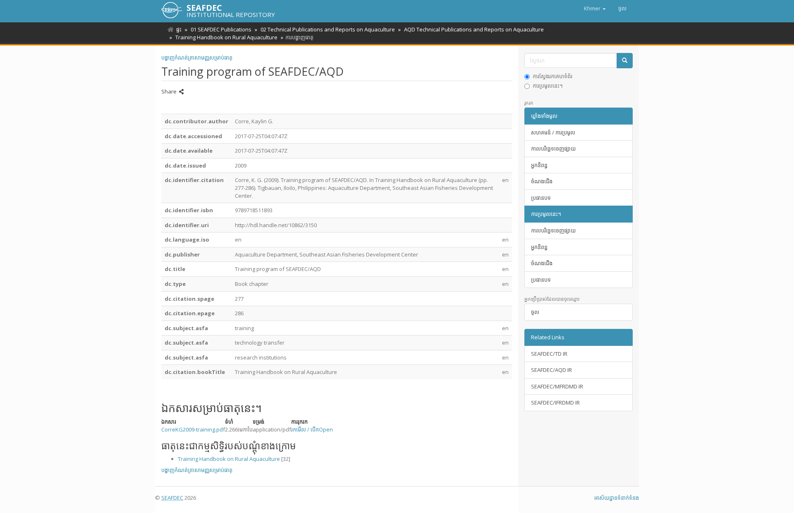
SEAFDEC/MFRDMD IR (557, 386)
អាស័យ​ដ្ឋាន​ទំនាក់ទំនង (616, 497)
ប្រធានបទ (541, 197)
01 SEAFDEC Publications (221, 29)
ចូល (535, 312)
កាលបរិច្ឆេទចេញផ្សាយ (553, 148)
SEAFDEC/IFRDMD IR (555, 402)
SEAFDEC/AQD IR (551, 370)
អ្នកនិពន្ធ (539, 165)
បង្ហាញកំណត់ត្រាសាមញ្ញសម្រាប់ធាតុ (196, 57)
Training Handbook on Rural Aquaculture (226, 37)
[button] (595, 8)
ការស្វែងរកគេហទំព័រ (552, 76)
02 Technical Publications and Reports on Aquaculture (328, 29)
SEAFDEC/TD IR (549, 353)
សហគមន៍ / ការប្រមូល (553, 132)
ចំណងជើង (541, 181)
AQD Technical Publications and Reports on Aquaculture (474, 29)
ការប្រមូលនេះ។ (548, 85)
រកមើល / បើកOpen (312, 429)
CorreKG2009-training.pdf (193, 429)
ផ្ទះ (179, 29)
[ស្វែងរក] (625, 60)
